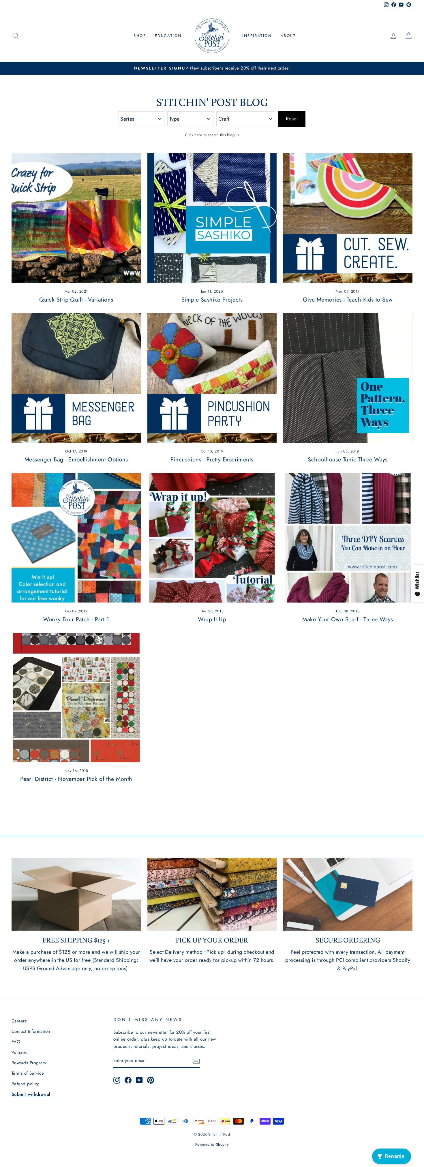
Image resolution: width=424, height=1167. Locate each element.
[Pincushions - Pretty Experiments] (212, 378)
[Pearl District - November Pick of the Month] (76, 697)
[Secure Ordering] (347, 894)
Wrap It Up (212, 619)
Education (168, 35)
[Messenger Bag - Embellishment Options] (76, 378)
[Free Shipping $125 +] (76, 894)
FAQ (16, 1042)
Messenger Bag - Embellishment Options (76, 459)
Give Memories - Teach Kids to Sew (348, 300)
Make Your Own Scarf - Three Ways (347, 619)
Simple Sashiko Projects (212, 300)
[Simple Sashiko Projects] (212, 218)
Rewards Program (29, 1063)
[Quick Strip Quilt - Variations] (76, 218)
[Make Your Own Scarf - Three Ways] (347, 538)
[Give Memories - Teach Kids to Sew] (347, 218)
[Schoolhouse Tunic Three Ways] (347, 378)
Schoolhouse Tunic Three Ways (348, 459)
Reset (292, 118)
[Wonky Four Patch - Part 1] (76, 538)
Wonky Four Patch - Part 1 (76, 619)
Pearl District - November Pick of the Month (76, 779)
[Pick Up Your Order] (212, 894)
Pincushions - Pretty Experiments (211, 459)
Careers (19, 1021)
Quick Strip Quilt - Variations (76, 300)
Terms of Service (28, 1073)
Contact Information (31, 1031)
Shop (140, 35)
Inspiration (257, 35)
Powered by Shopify (212, 1144)
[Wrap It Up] (212, 538)
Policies (19, 1052)
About (288, 35)
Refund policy (25, 1084)
